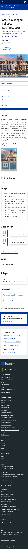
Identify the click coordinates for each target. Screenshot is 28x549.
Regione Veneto (6, 2)
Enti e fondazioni (5, 385)
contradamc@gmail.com (12, 301)
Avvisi (2, 448)
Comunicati (4, 445)
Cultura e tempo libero (7, 415)
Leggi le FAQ (4, 489)
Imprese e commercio (6, 422)
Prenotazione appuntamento (8, 492)
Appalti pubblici (5, 408)
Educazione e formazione (7, 417)
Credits (13, 540)
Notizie (3, 443)
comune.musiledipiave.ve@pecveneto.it (13, 474)
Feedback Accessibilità (7, 511)
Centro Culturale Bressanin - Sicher (14, 193)
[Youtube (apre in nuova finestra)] (6, 522)
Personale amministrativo (8, 390)
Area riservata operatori (7, 547)
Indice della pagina (6, 83)
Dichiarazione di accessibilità (8, 507)
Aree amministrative (6, 380)
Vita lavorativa (5, 435)
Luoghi (3, 456)
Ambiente (3, 403)
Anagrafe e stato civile (7, 405)
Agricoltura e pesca (6, 400)
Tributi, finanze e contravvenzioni (10, 430)
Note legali (4, 504)
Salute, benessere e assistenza (9, 427)
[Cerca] (24, 7)
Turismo (3, 432)
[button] (16, 2)
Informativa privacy (6, 502)
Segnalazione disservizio (7, 494)
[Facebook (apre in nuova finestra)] (2, 522)
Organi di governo (5, 377)
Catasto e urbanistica (6, 413)
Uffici (2, 382)
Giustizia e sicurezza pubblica (8, 420)
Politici (3, 387)
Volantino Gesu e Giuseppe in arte (13, 282)
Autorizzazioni (4, 410)
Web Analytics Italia (6, 514)
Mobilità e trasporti (6, 425)
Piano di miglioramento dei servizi (10, 509)
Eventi (2, 458)
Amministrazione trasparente (8, 499)
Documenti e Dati (5, 392)
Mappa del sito (5, 540)
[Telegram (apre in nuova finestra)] (10, 522)
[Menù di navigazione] (2, 6)
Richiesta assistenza (6, 497)
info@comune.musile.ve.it (10, 476)
